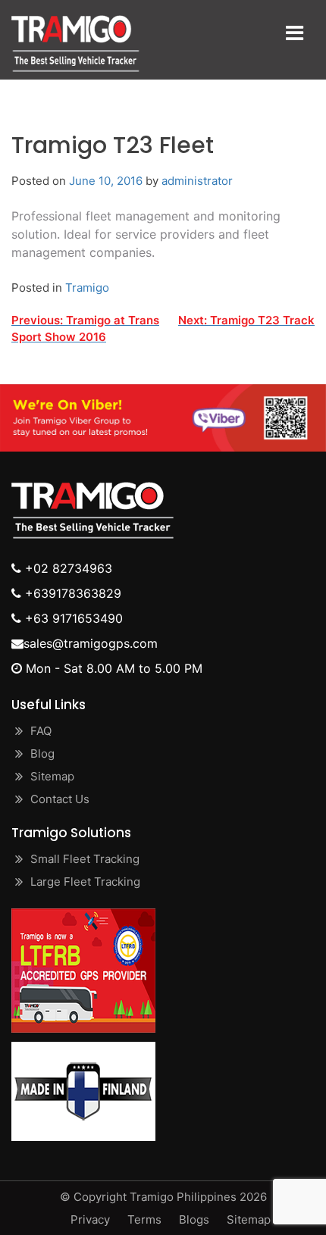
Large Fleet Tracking (85, 881)
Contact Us (59, 799)
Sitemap (52, 776)
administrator (197, 181)
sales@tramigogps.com (91, 643)
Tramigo (87, 287)
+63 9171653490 (72, 618)
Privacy (90, 1219)
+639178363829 (71, 593)
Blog (42, 753)
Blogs (194, 1219)
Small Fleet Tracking (84, 859)
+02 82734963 (66, 568)
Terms (144, 1219)
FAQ (41, 731)
